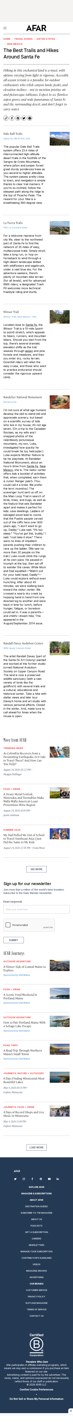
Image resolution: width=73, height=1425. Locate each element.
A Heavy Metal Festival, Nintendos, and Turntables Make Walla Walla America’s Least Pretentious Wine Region (23, 799)
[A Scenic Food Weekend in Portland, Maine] (60, 993)
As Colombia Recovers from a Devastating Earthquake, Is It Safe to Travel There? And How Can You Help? (24, 758)
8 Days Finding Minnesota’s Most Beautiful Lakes (23, 1080)
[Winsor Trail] (60, 317)
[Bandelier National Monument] (60, 402)
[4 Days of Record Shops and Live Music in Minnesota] (60, 1111)
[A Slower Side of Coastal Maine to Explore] (60, 965)
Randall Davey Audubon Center (23, 643)
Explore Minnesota (12, 1092)
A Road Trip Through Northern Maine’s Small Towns (22, 1052)
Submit (13, 940)
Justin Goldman (11, 815)
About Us (36, 1219)
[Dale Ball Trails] (60, 138)
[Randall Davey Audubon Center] (60, 648)
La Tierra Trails (13, 223)
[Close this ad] (70, 1410)
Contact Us (37, 1316)
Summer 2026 (12, 829)
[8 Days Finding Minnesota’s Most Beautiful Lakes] (60, 1077)
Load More (36, 1147)
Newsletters (36, 1245)
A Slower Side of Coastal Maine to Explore (24, 968)
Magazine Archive (36, 1271)
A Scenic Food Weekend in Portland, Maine (20, 996)
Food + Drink (12, 789)
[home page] (36, 28)
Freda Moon (38, 847)
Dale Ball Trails (12, 133)
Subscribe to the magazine (36, 1213)
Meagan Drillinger (12, 774)
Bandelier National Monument (22, 397)
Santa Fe (31, 324)
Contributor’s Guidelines (37, 1258)
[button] (36, 1389)
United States (45, 38)
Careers (36, 1238)
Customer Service (36, 1290)
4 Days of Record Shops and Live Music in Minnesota (23, 1113)
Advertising (37, 1277)
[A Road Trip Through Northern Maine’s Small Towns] (60, 1049)
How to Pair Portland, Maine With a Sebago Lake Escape (24, 1024)
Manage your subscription (36, 1251)
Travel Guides (23, 38)
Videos (36, 1264)
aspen (29, 351)
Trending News (13, 748)
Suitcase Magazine (36, 1303)
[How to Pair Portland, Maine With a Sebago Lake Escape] (60, 1021)
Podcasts (36, 1225)
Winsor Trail (11, 312)
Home (6, 38)
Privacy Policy (36, 1296)
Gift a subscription (36, 1232)
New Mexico (15, 44)
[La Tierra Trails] (60, 228)
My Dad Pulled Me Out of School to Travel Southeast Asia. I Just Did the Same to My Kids (23, 838)
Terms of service (37, 1309)
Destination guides (36, 1206)
